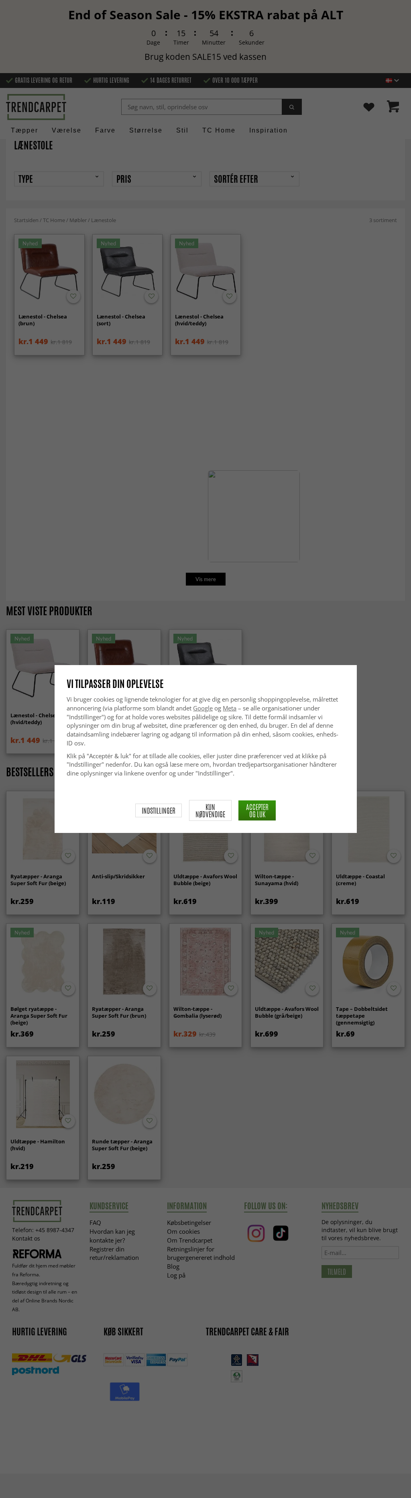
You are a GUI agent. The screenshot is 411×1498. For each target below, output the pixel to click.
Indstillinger (158, 810)
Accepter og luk (257, 810)
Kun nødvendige (210, 810)
